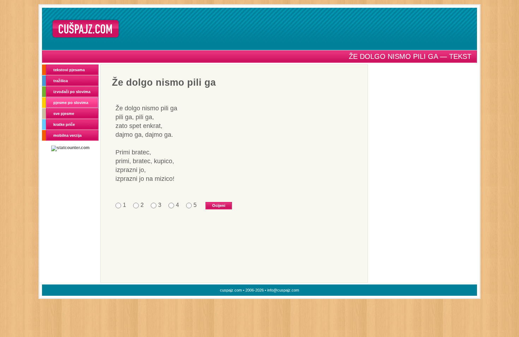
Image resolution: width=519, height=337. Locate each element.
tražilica (60, 81)
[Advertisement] (301, 28)
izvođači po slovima (71, 92)
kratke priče (64, 124)
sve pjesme (63, 113)
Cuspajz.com (85, 29)
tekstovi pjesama (69, 70)
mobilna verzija (67, 135)
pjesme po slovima (70, 102)
